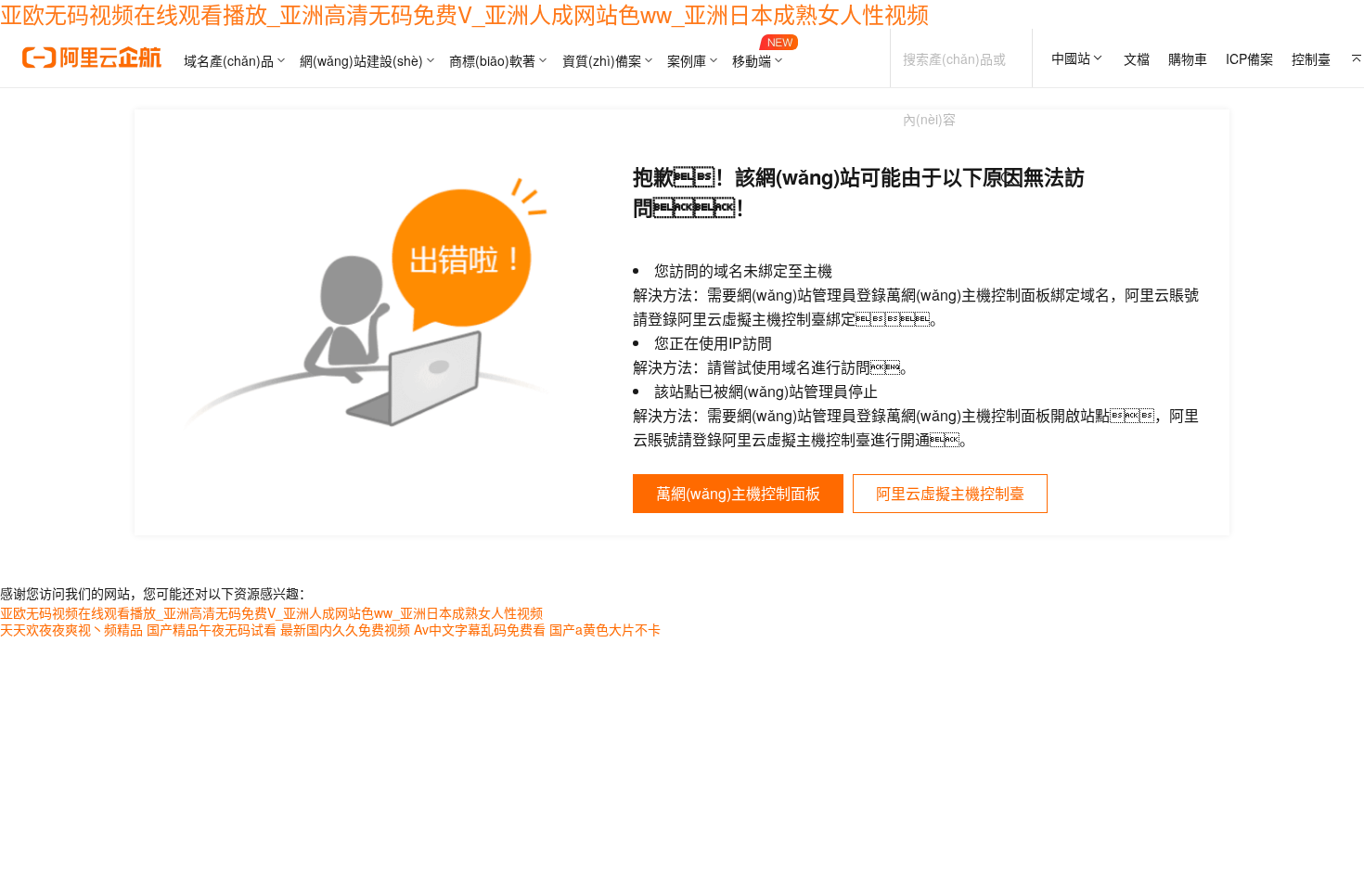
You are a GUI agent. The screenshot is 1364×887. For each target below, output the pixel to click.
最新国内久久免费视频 (345, 629)
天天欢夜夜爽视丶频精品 (71, 629)
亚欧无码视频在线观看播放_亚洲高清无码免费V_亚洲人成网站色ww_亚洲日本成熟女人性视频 (271, 612)
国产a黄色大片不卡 (605, 629)
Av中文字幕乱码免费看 (480, 629)
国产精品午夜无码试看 (212, 629)
